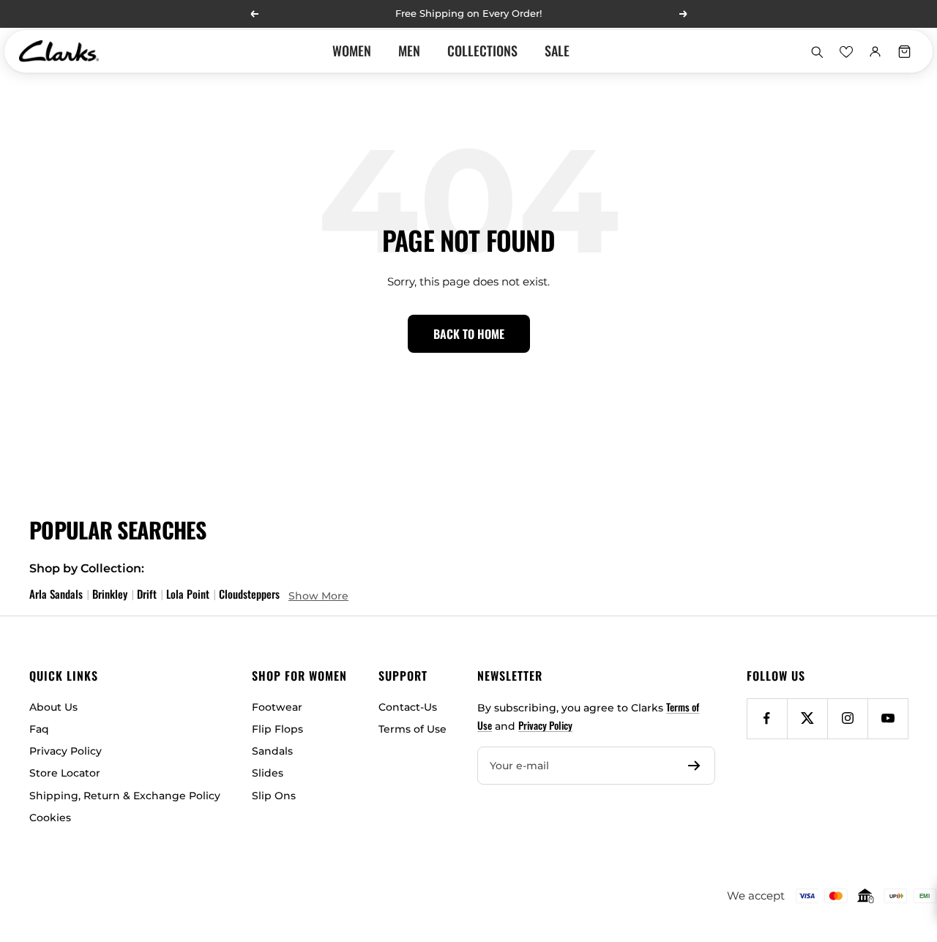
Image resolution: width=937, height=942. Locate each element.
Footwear (277, 707)
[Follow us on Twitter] (807, 718)
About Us (53, 707)
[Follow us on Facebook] (767, 718)
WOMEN (351, 50)
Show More (318, 595)
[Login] (875, 51)
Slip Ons (274, 795)
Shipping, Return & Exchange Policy (124, 795)
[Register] (694, 765)
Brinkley (109, 594)
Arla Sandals (56, 594)
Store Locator (64, 773)
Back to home (468, 334)
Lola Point (187, 594)
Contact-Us (407, 707)
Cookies (50, 817)
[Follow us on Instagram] (847, 718)
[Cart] (904, 51)
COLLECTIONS (482, 50)
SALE (557, 50)
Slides (267, 773)
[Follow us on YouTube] (887, 718)
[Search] (816, 51)
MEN (409, 50)
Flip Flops (277, 729)
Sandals (272, 751)
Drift (147, 594)
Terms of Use (412, 729)
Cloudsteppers (249, 594)
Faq (39, 729)
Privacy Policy (65, 751)
